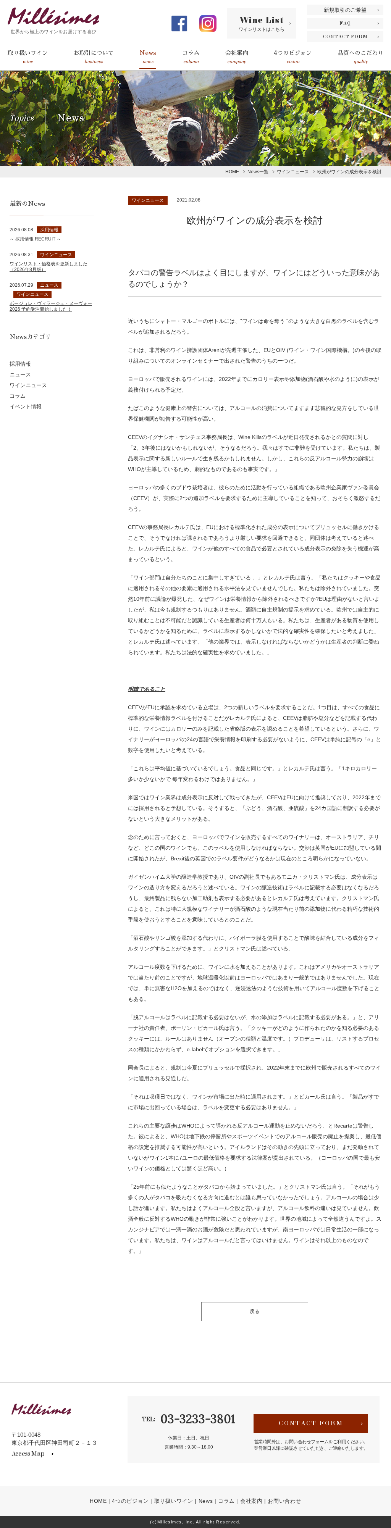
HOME (98, 1501)
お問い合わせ (284, 1501)
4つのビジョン (293, 57)
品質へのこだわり (360, 57)
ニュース (20, 374)
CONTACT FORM (345, 37)
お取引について (94, 57)
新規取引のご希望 (345, 10)
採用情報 (20, 364)
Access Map (27, 1454)
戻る (255, 1311)
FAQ (345, 23)
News (147, 57)
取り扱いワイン (28, 57)
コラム (190, 57)
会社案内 (236, 57)
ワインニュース (148, 200)
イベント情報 (26, 406)
